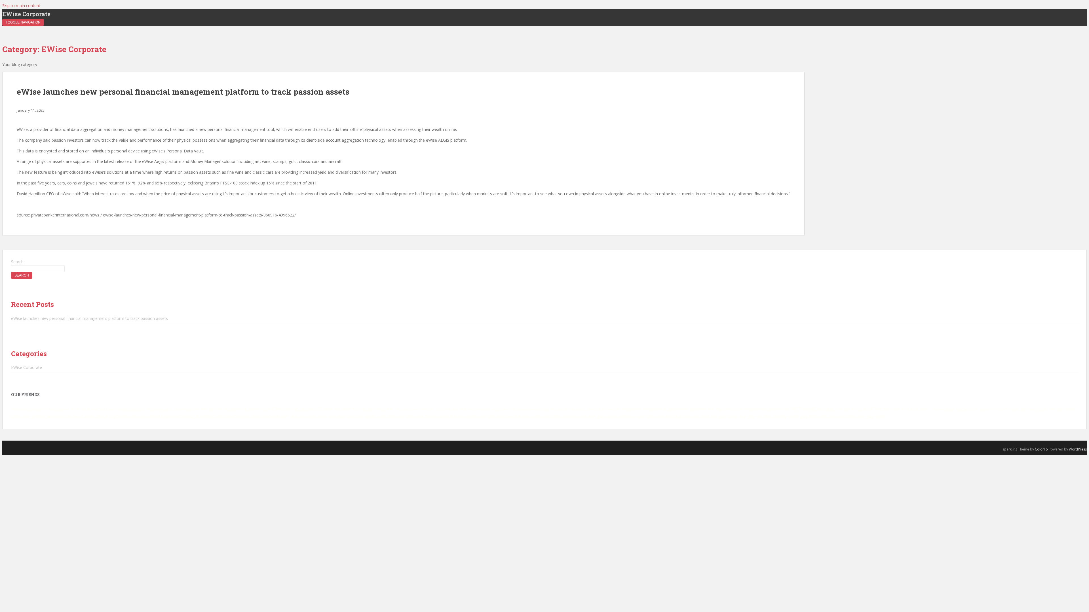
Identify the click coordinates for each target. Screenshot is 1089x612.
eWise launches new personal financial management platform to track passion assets (183, 91)
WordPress (1078, 449)
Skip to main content (21, 5)
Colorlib (1041, 449)
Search (17, 261)
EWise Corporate (26, 14)
